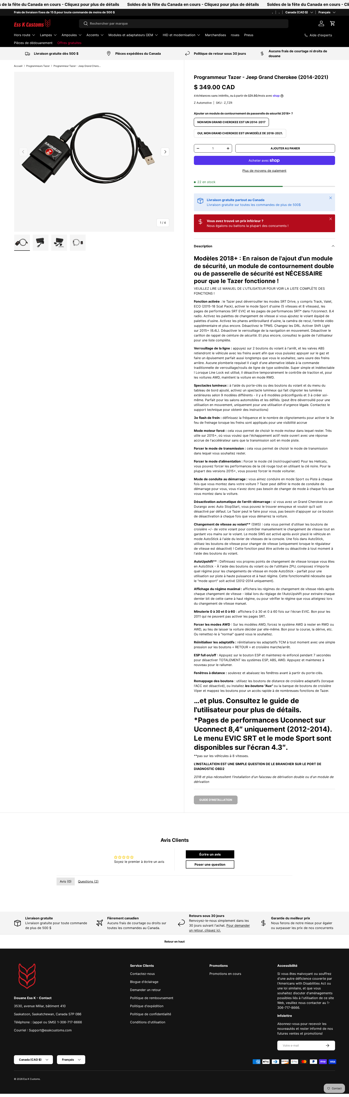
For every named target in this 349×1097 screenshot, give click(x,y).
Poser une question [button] (209, 864)
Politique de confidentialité (150, 1014)
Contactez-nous (142, 974)
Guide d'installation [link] (215, 799)
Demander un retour (145, 990)
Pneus (248, 35)
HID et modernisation (179, 35)
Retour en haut (174, 941)
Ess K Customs (31, 1078)
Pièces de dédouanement (33, 43)
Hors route (22, 35)
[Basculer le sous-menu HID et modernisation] (198, 35)
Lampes (46, 35)
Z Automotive (203, 102)
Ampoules (69, 35)
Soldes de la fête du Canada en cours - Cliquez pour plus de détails (193, 4)
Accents (92, 35)
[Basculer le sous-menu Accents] (102, 35)
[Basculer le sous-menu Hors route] (33, 35)
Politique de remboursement (151, 998)
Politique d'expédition (146, 1006)
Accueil (18, 65)
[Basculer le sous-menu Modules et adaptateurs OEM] (156, 35)
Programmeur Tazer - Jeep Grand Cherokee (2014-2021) (78, 65)
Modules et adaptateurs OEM (130, 35)
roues (235, 35)
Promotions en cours (225, 974)
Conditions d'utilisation (147, 1022)
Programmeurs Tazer (38, 65)
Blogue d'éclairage (144, 982)
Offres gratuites (69, 43)
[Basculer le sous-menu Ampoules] (80, 35)
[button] (332, 23)
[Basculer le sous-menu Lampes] (55, 35)
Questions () (88, 881)
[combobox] (183, 23)
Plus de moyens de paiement (264, 171)
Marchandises (215, 35)
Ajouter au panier (285, 148)
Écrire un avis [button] (210, 854)
